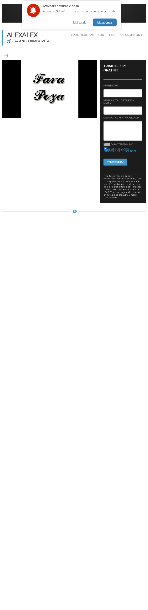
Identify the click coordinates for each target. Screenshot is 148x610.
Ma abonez (104, 22)
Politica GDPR (127, 151)
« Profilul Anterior (87, 35)
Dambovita (39, 41)
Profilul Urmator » (125, 35)
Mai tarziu (80, 22)
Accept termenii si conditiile (116, 150)
